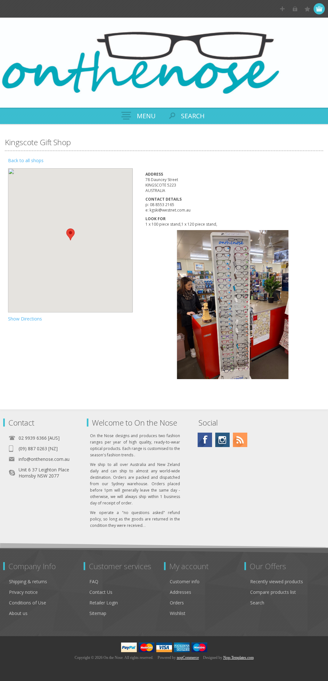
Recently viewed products (276, 581)
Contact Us (100, 592)
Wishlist (177, 613)
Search (257, 603)
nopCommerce (188, 657)
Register (282, 8)
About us (18, 613)
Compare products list (273, 592)
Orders (177, 603)
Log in (294, 8)
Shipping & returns (28, 581)
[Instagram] (222, 440)
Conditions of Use (27, 603)
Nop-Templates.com (238, 657)
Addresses (180, 592)
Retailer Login (103, 603)
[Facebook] (205, 440)
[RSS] (240, 440)
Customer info (185, 581)
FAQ (93, 581)
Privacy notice (23, 592)
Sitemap (97, 613)
